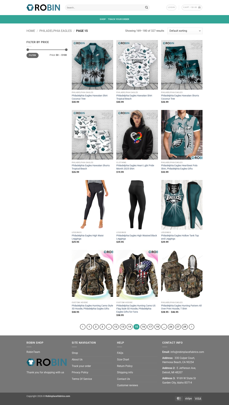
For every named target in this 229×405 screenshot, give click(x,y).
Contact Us (123, 379)
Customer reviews (127, 385)
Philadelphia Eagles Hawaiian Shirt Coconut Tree (90, 97)
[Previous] (83, 327)
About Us (77, 359)
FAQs (120, 353)
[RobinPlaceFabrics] (43, 7)
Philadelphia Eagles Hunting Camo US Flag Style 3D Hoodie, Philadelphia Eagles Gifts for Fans (135, 308)
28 (184, 326)
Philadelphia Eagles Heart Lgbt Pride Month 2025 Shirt (135, 167)
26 (170, 326)
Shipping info (125, 372)
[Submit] (146, 7)
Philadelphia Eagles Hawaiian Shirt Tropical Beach (134, 97)
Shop (103, 19)
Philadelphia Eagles (55, 31)
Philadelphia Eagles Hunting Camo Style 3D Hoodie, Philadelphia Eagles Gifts (92, 307)
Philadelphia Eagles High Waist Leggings (88, 237)
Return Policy (125, 366)
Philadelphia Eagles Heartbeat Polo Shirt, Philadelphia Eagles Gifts (179, 167)
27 (177, 326)
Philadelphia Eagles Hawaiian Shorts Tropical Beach (91, 167)
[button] (171, 7)
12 (115, 326)
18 (157, 326)
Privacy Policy (80, 372)
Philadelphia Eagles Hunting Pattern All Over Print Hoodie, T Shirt (181, 307)
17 (150, 326)
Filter (32, 55)
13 (122, 326)
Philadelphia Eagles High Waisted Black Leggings (136, 237)
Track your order (118, 19)
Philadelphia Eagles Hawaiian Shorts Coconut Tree (180, 97)
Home (30, 31)
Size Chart (123, 359)
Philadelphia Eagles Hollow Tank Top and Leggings (180, 237)
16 (143, 326)
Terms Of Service (82, 379)
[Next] (191, 327)
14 (129, 326)
